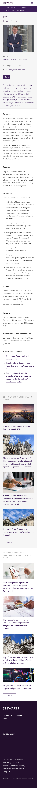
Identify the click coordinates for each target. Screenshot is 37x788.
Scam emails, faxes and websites (13, 769)
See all (9, 542)
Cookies (16, 763)
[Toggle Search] (27, 3)
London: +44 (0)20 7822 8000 (14, 7)
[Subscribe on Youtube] (7, 728)
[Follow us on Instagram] (14, 724)
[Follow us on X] (22, 724)
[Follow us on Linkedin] (7, 724)
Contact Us (7, 715)
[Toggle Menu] (32, 3)
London (19, 715)
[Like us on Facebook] (30, 724)
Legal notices (7, 760)
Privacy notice (18, 760)
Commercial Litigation (11, 59)
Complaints (6, 772)
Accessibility (7, 763)
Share (7, 77)
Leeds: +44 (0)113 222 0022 (13, 10)
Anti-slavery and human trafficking (14, 766)
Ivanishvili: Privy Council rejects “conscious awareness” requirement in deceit (20, 366)
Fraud (25, 59)
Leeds (5, 718)
